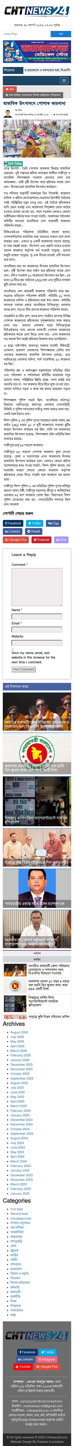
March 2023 (18, 1184)
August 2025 (19, 1083)
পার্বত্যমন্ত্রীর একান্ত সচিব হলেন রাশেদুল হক (35, 903)
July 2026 (17, 1037)
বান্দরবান (15, 1264)
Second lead (19, 1214)
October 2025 (19, 1074)
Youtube (24, 1367)
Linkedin (14, 531)
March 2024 (18, 1161)
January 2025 (19, 1115)
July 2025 (17, 1087)
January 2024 (19, 1170)
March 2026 (18, 1051)
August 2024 (19, 1138)
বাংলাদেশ (27, 95)
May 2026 (17, 1041)
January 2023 (19, 1193)
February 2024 (20, 1166)
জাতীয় (14, 1255)
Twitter (36, 523)
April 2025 (17, 1101)
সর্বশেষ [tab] (37, 953)
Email (17, 623)
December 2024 (21, 1120)
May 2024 (17, 1152)
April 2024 (17, 1156)
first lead (16, 1209)
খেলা (13, 1246)
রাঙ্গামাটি (15, 1292)
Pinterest (42, 540)
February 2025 (20, 1111)
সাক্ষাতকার (16, 1310)
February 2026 (20, 1055)
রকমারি (14, 1287)
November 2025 (21, 1069)
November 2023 (21, 1180)
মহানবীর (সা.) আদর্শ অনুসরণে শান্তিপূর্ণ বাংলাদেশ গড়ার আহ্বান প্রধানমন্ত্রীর (31, 942)
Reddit (35, 531)
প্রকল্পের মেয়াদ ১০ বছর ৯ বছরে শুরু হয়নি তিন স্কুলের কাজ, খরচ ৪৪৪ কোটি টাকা (34, 768)
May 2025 (17, 1097)
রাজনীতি (15, 1296)
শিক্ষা (13, 1301)
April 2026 (17, 1046)
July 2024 (17, 1143)
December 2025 (21, 1064)
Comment (20, 565)
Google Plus (18, 540)
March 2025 (18, 1106)
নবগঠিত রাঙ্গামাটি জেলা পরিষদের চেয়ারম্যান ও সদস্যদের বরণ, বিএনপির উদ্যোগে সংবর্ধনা (37, 724)
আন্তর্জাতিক (17, 1232)
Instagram (48, 1359)
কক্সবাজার (16, 1237)
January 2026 (19, 1060)
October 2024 (19, 1129)
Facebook (14, 523)
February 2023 (20, 1189)
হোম (11, 89)
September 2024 (21, 1133)
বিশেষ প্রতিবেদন (41, 95)
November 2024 (21, 1124)
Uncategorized (20, 1218)
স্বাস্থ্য (13, 1315)
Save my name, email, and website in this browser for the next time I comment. (33, 657)
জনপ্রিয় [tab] (37, 959)
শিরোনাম (55, 95)
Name (17, 610)
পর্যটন (13, 1260)
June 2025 (17, 1092)
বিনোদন (15, 1278)
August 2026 (19, 1032)
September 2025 (21, 1078)
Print (62, 540)
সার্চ (61, 34)
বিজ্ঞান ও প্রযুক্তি (19, 1273)
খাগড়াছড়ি (16, 1241)
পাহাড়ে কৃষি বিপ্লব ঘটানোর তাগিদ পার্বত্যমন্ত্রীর (36, 862)
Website (17, 636)
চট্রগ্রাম (14, 1251)
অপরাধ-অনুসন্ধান (20, 1223)
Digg (55, 523)
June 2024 (17, 1147)
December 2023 (21, 1175)
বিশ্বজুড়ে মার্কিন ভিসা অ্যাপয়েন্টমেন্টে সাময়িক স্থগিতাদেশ (36, 820)
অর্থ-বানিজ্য (15, 95)
